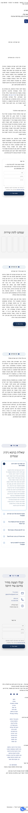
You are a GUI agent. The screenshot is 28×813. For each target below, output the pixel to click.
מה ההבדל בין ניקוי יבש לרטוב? (16, 536)
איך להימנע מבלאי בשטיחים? (16, 530)
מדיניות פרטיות (20, 189)
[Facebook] (17, 694)
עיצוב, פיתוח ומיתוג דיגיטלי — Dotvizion (17, 807)
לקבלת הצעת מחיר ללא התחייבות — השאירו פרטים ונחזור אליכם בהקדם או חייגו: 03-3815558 (14, 166)
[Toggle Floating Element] (23, 809)
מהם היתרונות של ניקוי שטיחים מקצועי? (16, 514)
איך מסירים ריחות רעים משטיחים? (18, 464)
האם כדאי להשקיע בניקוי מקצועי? (18, 543)
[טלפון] (11, 694)
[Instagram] (14, 694)
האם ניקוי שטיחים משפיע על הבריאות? (16, 522)
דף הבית (18, 57)
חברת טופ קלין (12, 95)
